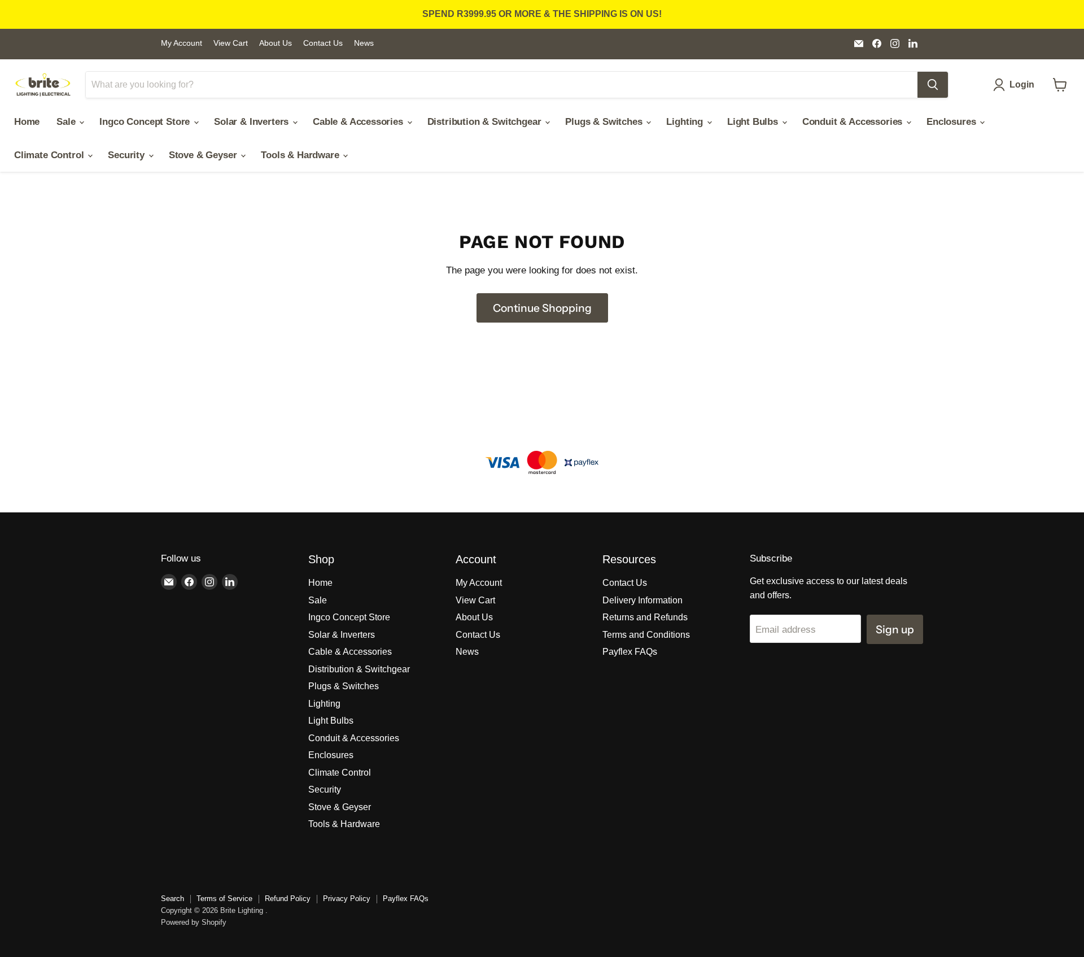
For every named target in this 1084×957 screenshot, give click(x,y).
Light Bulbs (754, 121)
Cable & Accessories (359, 121)
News (364, 43)
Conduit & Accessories (853, 121)
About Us (275, 43)
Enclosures (952, 121)
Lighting (685, 121)
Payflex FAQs (629, 651)
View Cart (230, 43)
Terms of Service (224, 898)
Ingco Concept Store (146, 121)
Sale (67, 121)
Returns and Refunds (645, 617)
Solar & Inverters (252, 121)
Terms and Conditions (646, 635)
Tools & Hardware (301, 155)
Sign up (895, 629)
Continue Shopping (542, 308)
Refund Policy (288, 898)
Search (172, 898)
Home (27, 121)
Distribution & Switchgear (485, 121)
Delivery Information (642, 600)
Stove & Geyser (204, 155)
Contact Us (323, 43)
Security (127, 155)
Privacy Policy (346, 898)
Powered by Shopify (193, 922)
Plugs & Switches (605, 121)
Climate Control (50, 155)
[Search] (932, 85)
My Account (181, 43)
